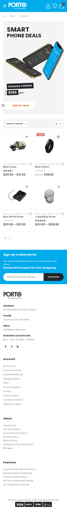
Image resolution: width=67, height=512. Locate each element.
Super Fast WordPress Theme (19, 469)
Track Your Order (12, 370)
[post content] (17, 146)
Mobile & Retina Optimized (17, 473)
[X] (11, 346)
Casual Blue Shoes (45, 216)
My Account (9, 366)
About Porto (9, 425)
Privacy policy (10, 436)
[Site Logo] (17, 6)
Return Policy (10, 440)
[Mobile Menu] (5, 6)
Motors (50, 164)
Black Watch (42, 166)
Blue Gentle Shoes (13, 216)
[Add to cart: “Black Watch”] (58, 137)
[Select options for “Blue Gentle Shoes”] (26, 187)
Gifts (45, 164)
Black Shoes (9, 166)
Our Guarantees (12, 429)
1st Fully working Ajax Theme (18, 480)
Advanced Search (13, 399)
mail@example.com (14, 329)
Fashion (38, 164)
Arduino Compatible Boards (15, 164)
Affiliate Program (12, 404)
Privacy (7, 391)
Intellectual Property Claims (18, 444)
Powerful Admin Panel (15, 476)
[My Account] (48, 6)
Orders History (11, 395)
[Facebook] (5, 346)
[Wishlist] (55, 6)
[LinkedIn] (17, 346)
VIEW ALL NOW (21, 105)
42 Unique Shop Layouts (16, 484)
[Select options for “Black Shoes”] (26, 137)
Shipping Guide (11, 378)
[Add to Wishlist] (30, 164)
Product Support (12, 387)
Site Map (8, 448)
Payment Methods (13, 374)
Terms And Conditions (15, 433)
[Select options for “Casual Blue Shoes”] (58, 187)
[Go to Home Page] (4, 16)
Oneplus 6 (59, 164)
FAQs (6, 382)
